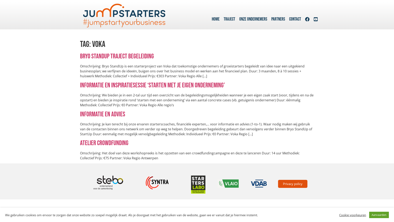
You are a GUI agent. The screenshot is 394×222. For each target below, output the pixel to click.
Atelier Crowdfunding (104, 143)
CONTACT (295, 19)
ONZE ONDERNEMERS (253, 19)
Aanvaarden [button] (379, 215)
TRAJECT (229, 19)
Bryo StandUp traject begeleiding (117, 56)
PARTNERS (278, 19)
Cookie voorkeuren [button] (352, 215)
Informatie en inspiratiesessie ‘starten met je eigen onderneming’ (152, 85)
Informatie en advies (102, 114)
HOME (216, 19)
